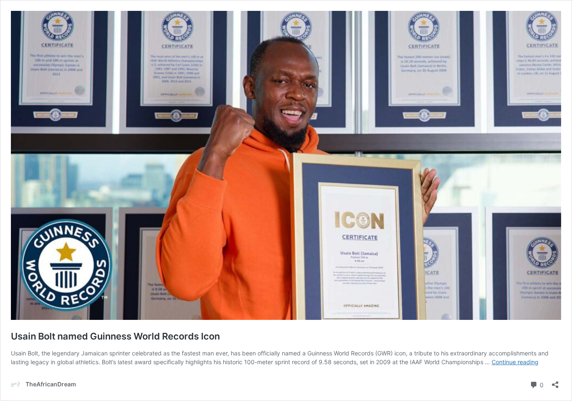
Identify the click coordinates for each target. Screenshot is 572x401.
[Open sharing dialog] (555, 381)
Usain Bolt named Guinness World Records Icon (115, 336)
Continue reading (515, 361)
